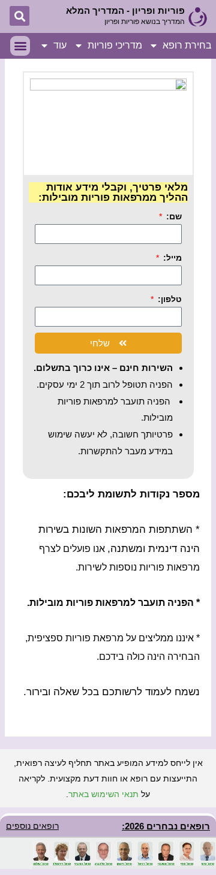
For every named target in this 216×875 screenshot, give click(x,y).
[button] (19, 16)
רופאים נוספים (32, 826)
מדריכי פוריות (115, 45)
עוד (60, 45)
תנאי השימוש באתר (103, 794)
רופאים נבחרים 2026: (166, 826)
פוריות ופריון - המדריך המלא (125, 10)
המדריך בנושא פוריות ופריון (144, 21)
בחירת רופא (187, 45)
